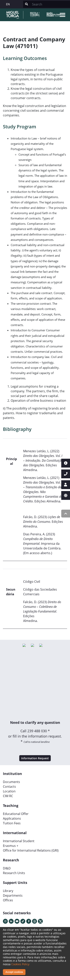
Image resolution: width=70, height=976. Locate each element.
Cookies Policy (20, 964)
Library (8, 891)
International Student (18, 841)
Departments (13, 895)
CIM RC (8, 796)
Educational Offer (16, 814)
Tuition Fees (12, 823)
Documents (11, 782)
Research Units (14, 873)
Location (9, 791)
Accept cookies (14, 972)
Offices (8, 900)
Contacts (9, 786)
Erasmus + (10, 846)
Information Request (35, 758)
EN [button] (8, 4)
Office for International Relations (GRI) (31, 850)
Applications (12, 818)
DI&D (7, 868)
